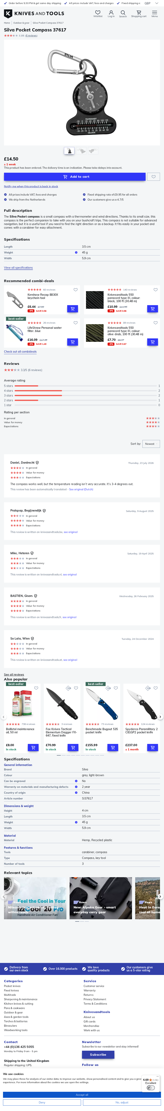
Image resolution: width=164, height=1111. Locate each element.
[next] (153, 717)
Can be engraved (15, 781)
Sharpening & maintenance (20, 999)
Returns (88, 994)
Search (123, 16)
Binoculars (10, 1025)
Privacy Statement (95, 999)
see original (71, 532)
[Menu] (157, 1077)
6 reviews (31, 35)
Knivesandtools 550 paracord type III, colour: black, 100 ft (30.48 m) (124, 298)
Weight (8, 252)
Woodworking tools (15, 1030)
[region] (82, 98)
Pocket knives (12, 986)
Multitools (10, 994)
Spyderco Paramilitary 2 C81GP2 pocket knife (141, 731)
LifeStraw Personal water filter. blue (45, 329)
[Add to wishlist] (153, 177)
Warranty (90, 990)
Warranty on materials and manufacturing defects (36, 786)
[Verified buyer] (37, 463)
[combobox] (151, 444)
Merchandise (91, 1025)
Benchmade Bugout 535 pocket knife (102, 731)
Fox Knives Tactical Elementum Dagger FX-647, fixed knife (61, 732)
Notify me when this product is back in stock (31, 186)
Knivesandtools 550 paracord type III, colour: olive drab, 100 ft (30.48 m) (125, 331)
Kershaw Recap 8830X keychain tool (43, 296)
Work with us (92, 1030)
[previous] (10, 717)
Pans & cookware (14, 1008)
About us (89, 1017)
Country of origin (15, 792)
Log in (111, 16)
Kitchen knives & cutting (18, 1003)
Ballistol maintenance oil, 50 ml (20, 731)
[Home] (34, 11)
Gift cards (89, 1021)
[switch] (151, 1087)
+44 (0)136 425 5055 (19, 1047)
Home (7, 22)
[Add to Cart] (72, 308)
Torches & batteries (15, 1021)
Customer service (94, 986)
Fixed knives (11, 990)
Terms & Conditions (95, 1003)
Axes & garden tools (16, 1016)
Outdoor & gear (21, 22)
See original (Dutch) (81, 489)
